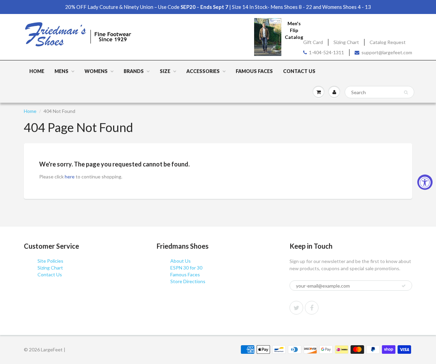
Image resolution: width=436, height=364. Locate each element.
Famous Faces (254, 71)
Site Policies (50, 261)
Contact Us (299, 71)
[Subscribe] (403, 285)
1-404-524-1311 (326, 52)
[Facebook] (311, 308)
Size (165, 71)
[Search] (406, 92)
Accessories (203, 71)
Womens (96, 71)
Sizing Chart (346, 42)
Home (36, 71)
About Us (180, 261)
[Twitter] (296, 308)
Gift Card (313, 42)
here (70, 176)
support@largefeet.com (386, 52)
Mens (61, 71)
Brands (134, 71)
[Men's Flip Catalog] (267, 37)
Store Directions (187, 281)
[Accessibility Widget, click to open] (425, 182)
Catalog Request (388, 42)
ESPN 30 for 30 (186, 268)
